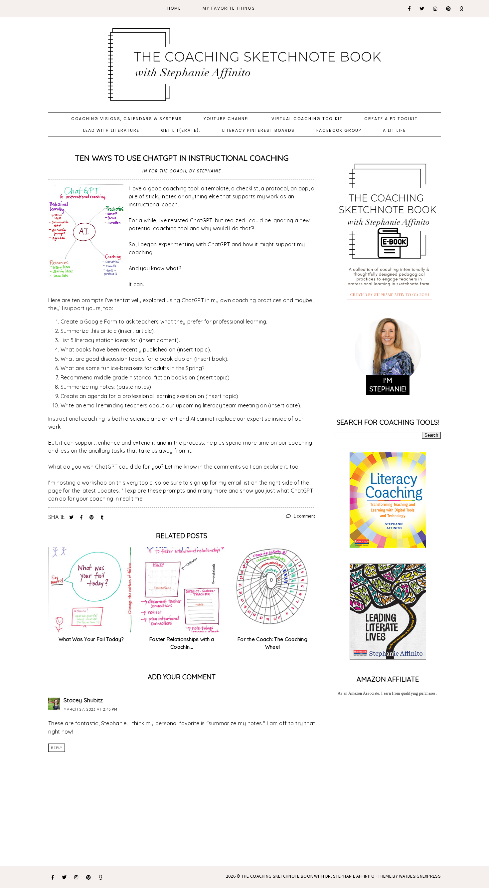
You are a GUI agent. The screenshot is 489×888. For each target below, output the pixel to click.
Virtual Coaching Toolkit (307, 118)
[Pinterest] (448, 8)
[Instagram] (435, 8)
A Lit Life (394, 130)
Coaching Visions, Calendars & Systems (126, 118)
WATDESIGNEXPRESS (420, 876)
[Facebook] (409, 8)
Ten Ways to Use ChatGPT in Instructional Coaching (181, 158)
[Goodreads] (462, 8)
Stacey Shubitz (83, 700)
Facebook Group (338, 130)
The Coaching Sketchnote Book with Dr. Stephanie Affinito (308, 876)
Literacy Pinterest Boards (258, 130)
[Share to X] (72, 517)
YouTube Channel (227, 118)
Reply (56, 748)
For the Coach (168, 171)
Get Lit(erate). (181, 130)
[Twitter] (422, 8)
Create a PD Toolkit (391, 118)
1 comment (303, 516)
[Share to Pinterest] (92, 517)
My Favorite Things (229, 8)
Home (174, 8)
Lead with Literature (111, 130)
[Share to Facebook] (82, 517)
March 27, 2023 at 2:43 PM (90, 709)
